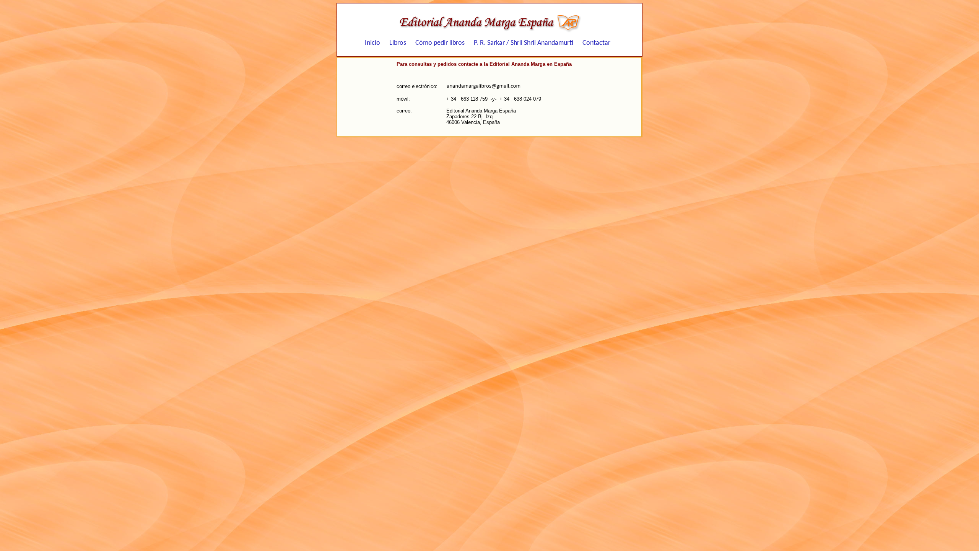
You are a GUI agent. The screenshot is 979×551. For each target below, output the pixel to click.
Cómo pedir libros (440, 44)
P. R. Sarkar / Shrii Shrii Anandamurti (523, 44)
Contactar (596, 44)
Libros (397, 44)
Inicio (372, 44)
